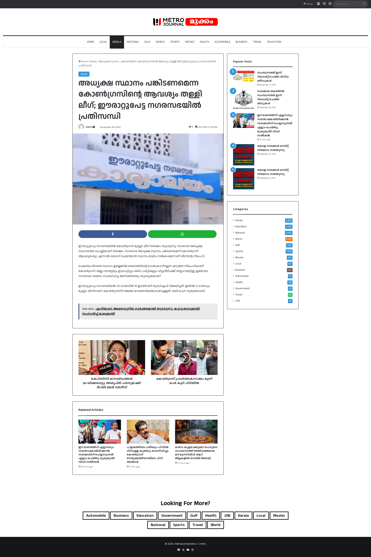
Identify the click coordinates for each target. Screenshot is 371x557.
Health (204, 42)
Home (90, 42)
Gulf (147, 42)
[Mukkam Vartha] (185, 22)
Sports (175, 42)
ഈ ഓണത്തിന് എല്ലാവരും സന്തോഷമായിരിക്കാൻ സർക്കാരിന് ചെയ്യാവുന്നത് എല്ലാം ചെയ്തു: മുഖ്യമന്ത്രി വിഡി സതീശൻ (96, 454)
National (133, 42)
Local (103, 42)
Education (274, 42)
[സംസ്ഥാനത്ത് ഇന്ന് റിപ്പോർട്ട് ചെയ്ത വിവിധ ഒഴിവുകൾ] (243, 76)
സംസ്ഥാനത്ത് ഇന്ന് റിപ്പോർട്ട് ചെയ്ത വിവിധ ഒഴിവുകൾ (273, 77)
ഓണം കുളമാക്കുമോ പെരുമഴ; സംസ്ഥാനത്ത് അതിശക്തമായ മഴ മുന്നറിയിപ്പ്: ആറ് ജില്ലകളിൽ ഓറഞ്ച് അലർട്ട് (196, 452)
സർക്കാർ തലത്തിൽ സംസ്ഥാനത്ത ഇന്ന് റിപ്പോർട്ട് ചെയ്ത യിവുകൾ (270, 97)
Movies (190, 42)
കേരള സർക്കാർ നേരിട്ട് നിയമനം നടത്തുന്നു (272, 148)
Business (242, 42)
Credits (202, 544)
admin (88, 127)
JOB (237, 301)
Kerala (116, 42)
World (160, 42)
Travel (257, 42)
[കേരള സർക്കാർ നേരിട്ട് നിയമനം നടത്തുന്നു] (243, 154)
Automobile (222, 42)
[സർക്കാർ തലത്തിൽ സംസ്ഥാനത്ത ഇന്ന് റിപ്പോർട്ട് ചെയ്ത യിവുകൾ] (243, 100)
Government (242, 288)
